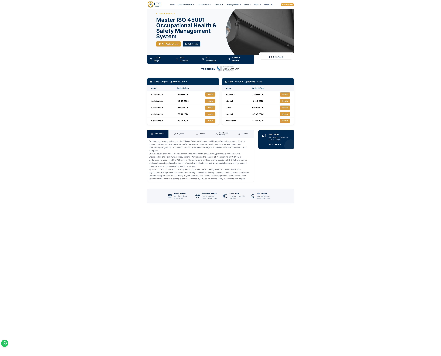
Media (256, 4)
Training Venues (232, 4)
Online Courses (204, 4)
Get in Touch (278, 57)
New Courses (287, 5)
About (246, 4)
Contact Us (268, 4)
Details (210, 94)
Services (218, 4)
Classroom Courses (185, 4)
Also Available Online (170, 44)
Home (172, 4)
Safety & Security (191, 44)
